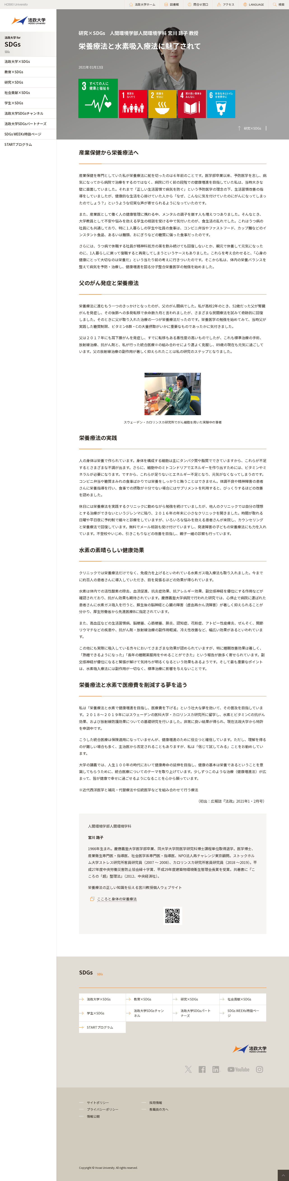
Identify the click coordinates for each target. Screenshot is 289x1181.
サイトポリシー (98, 1102)
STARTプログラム (18, 144)
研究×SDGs (14, 82)
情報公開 (93, 1116)
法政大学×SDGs (17, 61)
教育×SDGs (14, 71)
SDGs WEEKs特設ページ (23, 134)
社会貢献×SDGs (17, 92)
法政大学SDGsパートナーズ (26, 123)
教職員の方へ (158, 1109)
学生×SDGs (14, 103)
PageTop (283, 1175)
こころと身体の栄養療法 (117, 899)
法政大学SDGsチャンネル (24, 113)
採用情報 (155, 1102)
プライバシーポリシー (103, 1109)
